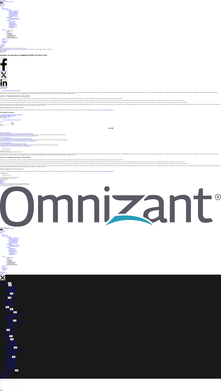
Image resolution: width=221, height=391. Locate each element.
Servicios (4, 53)
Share (3, 96)
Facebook (3, 95)
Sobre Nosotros (5, 8)
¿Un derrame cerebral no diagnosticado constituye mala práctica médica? (13, 167)
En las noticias (5, 65)
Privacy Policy (2, 205)
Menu (1, 2)
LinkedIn (4, 110)
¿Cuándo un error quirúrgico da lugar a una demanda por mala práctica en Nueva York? (16, 162)
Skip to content (2, 0)
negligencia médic (158, 116)
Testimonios (4, 63)
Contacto (4, 67)
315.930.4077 (2, 3)
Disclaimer (2, 204)
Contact (6, 197)
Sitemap (1, 206)
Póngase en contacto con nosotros (106, 133)
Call (0, 197)
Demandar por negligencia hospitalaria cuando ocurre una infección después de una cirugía (16, 157)
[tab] (10, 54)
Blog (3, 64)
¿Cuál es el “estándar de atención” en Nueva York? (11, 114)
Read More (18, 159)
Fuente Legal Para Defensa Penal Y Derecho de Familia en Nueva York (16, 73)
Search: (1, 145)
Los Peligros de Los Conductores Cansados (8, 139)
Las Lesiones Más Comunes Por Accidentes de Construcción (11, 138)
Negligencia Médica (3, 74)
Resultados (4, 66)
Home (3, 7)
